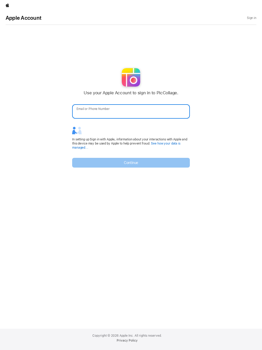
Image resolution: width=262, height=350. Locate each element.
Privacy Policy (127, 340)
